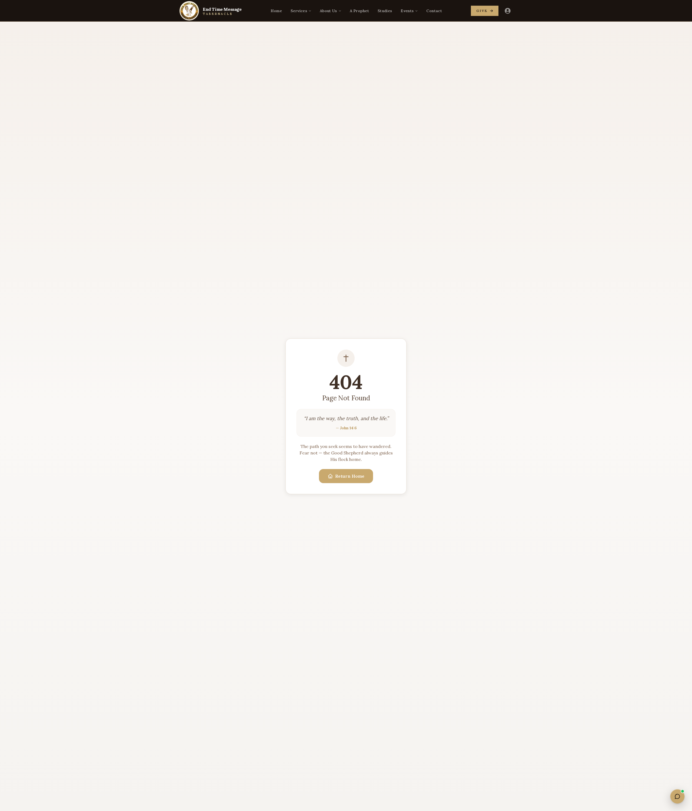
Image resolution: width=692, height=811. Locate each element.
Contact (434, 10)
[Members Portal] (508, 11)
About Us (328, 10)
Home (276, 10)
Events (407, 10)
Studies (385, 10)
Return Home (349, 476)
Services (299, 10)
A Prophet (359, 10)
